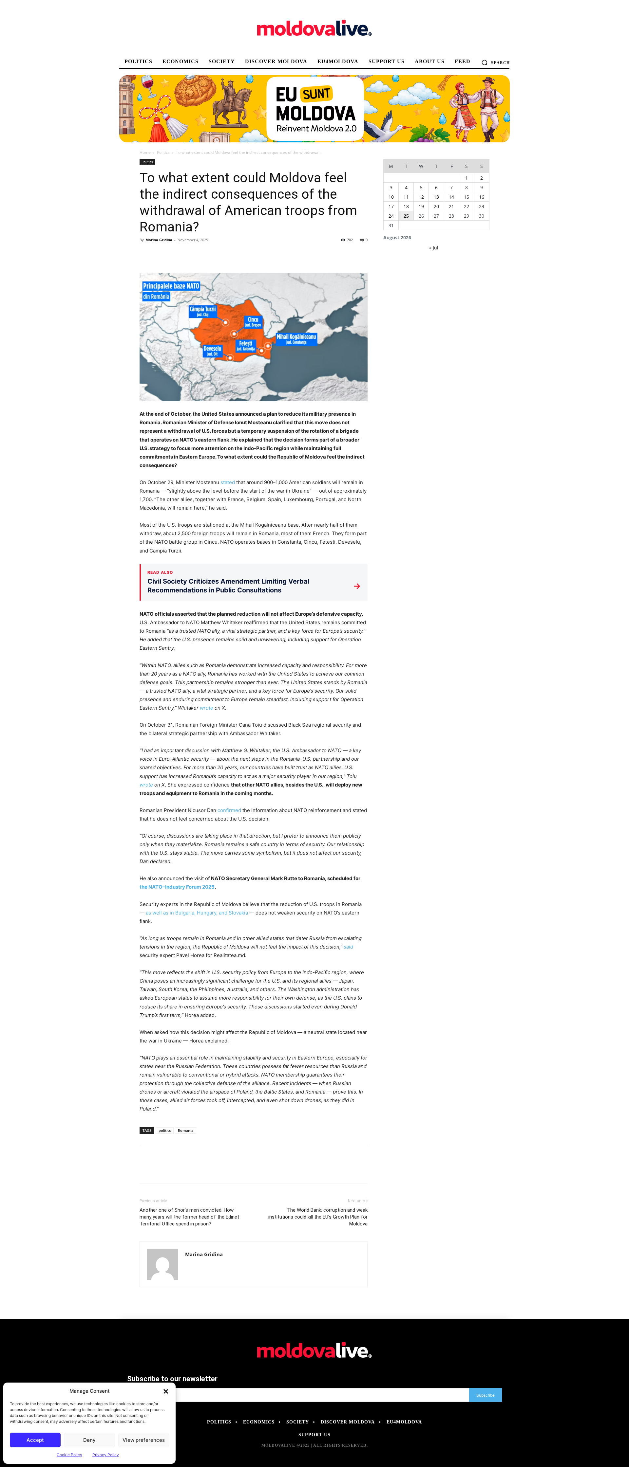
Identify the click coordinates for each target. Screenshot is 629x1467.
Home (145, 152)
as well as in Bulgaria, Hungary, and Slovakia (197, 913)
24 (391, 216)
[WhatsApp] (191, 254)
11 (406, 197)
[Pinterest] (176, 254)
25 (406, 216)
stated (227, 482)
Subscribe (485, 1395)
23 (481, 206)
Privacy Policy (105, 1454)
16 (481, 197)
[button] (165, 1391)
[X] (161, 254)
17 (391, 206)
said (348, 947)
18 (406, 206)
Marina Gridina (158, 239)
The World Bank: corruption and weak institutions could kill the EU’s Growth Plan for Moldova (318, 1217)
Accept (35, 1440)
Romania (185, 1130)
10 (391, 197)
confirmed (229, 810)
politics (165, 1130)
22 (466, 206)
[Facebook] (146, 254)
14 (451, 197)
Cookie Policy (69, 1454)
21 (451, 206)
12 (421, 197)
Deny (89, 1440)
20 (436, 206)
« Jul (433, 247)
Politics (163, 152)
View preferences (144, 1440)
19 (421, 206)
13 (436, 197)
